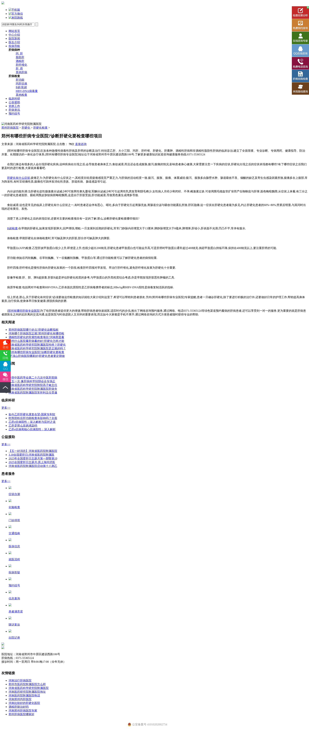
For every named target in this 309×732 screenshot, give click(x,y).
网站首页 (14, 31)
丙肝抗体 (21, 83)
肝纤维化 (21, 64)
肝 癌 (19, 68)
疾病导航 (14, 46)
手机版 (15, 9)
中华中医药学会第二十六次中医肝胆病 (33, 377)
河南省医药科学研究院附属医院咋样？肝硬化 (37, 344)
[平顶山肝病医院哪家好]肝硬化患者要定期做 (37, 355)
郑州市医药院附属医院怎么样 (27, 684)
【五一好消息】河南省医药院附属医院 (33, 450)
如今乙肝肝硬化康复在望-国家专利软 (32, 414)
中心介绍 (14, 34)
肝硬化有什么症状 (18, 177)
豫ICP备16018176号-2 (14, 665)
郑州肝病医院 (10, 127)
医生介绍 (14, 42)
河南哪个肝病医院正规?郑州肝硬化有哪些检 (36, 333)
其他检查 (21, 94)
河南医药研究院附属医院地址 (27, 691)
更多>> (5, 407)
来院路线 (17, 17)
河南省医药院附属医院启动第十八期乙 (33, 465)
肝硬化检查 (40, 127)
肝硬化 (26, 127)
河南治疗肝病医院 (20, 680)
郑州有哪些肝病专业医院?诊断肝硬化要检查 (36, 352)
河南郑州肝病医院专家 (23, 710)
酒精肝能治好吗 (19, 706)
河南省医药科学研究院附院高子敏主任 (33, 385)
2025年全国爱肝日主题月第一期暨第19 (33, 458)
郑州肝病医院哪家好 (21, 714)
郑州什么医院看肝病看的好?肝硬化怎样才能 (36, 340)
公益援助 (14, 102)
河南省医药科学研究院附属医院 (29, 687)
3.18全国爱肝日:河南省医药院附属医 (31, 454)
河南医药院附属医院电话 (24, 695)
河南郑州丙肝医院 (20, 699)
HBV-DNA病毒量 (27, 91)
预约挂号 (14, 113)
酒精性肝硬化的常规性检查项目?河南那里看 (36, 337)
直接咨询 (81, 144)
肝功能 (20, 79)
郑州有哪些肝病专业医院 (24, 310)
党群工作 (14, 106)
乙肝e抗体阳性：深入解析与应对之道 (32, 421)
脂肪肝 (20, 57)
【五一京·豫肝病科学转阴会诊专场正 (32, 381)
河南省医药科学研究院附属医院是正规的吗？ (37, 348)
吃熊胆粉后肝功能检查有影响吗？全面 (33, 418)
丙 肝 (19, 53)
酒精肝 (20, 61)
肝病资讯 (14, 109)
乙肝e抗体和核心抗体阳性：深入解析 (32, 429)
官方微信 (17, 13)
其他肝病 (21, 72)
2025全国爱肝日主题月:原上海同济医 (32, 462)
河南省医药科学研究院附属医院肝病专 (33, 388)
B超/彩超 (21, 87)
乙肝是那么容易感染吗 (23, 425)
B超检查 (12, 228)
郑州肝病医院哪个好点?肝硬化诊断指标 (33, 329)
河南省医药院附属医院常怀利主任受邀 (33, 392)
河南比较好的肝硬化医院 (24, 702)
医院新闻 (14, 38)
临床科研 (14, 98)
